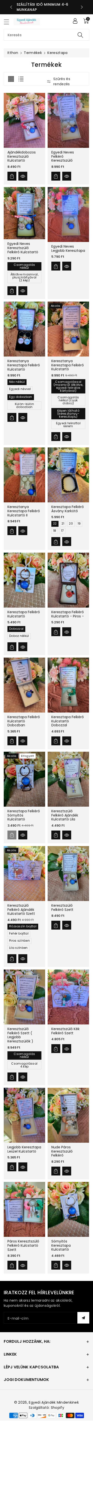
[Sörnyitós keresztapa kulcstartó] (68, 1209)
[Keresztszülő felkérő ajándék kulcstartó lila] (68, 779)
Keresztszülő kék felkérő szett (65, 1031)
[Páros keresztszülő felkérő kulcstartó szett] (24, 1209)
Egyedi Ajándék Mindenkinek (54, 1402)
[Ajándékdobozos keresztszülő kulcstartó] (24, 120)
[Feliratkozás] (83, 1318)
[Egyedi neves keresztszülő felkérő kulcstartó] (24, 213)
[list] (20, 78)
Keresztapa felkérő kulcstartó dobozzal (67, 721)
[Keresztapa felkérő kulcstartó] (24, 580)
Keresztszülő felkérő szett (62, 907)
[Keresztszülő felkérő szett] (68, 873)
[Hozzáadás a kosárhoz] (11, 176)
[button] (9, 22)
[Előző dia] (11, 7)
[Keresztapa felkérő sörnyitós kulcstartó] (24, 779)
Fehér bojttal (19, 933)
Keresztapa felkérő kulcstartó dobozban (23, 721)
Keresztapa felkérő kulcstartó (23, 614)
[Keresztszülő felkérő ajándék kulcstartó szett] (24, 873)
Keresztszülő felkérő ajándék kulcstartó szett (21, 909)
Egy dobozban (20, 397)
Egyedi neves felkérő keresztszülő (62, 156)
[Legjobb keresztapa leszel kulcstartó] (24, 1115)
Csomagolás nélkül (24, 266)
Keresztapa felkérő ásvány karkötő (67, 508)
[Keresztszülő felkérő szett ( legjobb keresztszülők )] (24, 997)
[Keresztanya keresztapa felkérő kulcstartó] (24, 329)
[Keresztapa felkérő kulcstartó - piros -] (68, 580)
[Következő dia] (81, 7)
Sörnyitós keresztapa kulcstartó (61, 1245)
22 (55, 524)
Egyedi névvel (20, 389)
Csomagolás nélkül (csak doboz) (68, 400)
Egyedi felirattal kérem (68, 424)
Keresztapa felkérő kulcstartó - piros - (67, 614)
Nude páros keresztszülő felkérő (62, 1151)
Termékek (33, 52)
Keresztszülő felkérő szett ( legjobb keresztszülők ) (20, 1035)
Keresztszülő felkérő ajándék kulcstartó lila (64, 815)
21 (62, 524)
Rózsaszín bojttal (22, 926)
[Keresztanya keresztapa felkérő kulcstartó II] (24, 474)
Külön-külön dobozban (24, 405)
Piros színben (19, 940)
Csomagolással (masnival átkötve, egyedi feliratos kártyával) (68, 386)
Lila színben (18, 948)
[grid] (10, 78)
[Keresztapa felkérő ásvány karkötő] (68, 474)
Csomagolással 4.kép (24, 1065)
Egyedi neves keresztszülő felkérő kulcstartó (22, 248)
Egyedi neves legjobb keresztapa (68, 248)
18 (54, 531)
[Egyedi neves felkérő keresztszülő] (68, 120)
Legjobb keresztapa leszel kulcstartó (24, 1149)
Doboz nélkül (19, 636)
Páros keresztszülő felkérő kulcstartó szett (23, 1245)
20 (71, 524)
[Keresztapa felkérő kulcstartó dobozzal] (68, 685)
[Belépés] (75, 21)
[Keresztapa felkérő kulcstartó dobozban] (24, 685)
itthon (12, 52)
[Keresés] (80, 34)
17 (62, 531)
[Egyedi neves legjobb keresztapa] (68, 214)
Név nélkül (17, 382)
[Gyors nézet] (22, 176)
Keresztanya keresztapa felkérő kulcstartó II (23, 511)
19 (79, 524)
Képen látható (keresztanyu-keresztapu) (68, 413)
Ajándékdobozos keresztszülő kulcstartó (21, 156)
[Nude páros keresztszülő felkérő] (68, 1115)
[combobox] (46, 34)
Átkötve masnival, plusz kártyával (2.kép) (24, 277)
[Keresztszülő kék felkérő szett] (68, 997)
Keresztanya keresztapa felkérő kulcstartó (23, 365)
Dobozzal (16, 629)
